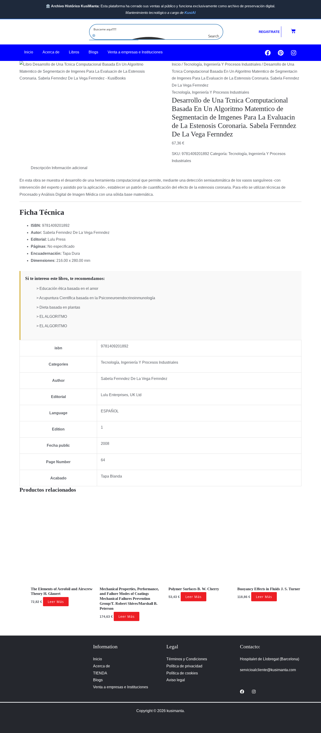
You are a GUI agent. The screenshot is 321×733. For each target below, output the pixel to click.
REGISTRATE (269, 32)
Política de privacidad (184, 666)
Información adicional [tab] (69, 168)
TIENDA (100, 673)
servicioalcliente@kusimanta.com (268, 670)
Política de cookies (182, 673)
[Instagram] (254, 691)
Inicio (28, 52)
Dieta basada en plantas (59, 307)
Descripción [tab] (41, 168)
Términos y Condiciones (186, 659)
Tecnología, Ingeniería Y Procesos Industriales (222, 64)
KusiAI (190, 13)
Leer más (56, 601)
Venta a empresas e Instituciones (135, 52)
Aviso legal (175, 680)
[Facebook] (242, 691)
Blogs (93, 52)
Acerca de (51, 52)
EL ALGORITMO (53, 317)
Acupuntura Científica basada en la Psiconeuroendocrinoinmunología (97, 298)
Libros (74, 52)
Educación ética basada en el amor (68, 289)
